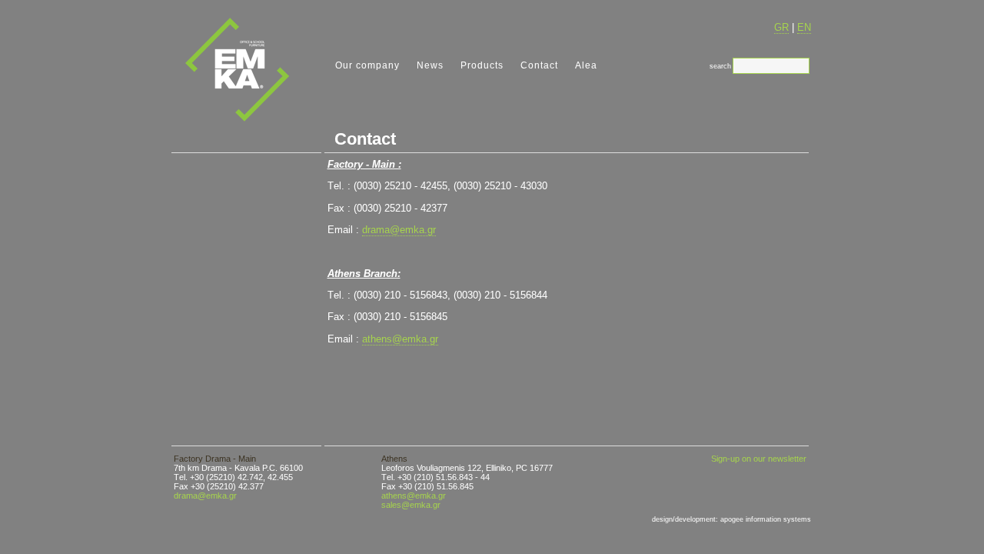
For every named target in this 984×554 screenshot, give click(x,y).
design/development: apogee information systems (731, 519)
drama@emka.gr (399, 229)
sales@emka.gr (410, 504)
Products (482, 65)
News (430, 65)
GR (781, 27)
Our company (367, 65)
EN (804, 27)
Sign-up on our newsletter (758, 458)
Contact (539, 65)
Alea (586, 65)
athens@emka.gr (400, 339)
